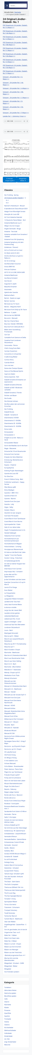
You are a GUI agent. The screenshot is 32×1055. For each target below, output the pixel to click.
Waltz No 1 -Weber (10, 935)
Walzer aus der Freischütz (13, 952)
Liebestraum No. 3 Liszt (12, 619)
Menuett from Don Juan (12, 698)
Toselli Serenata (9, 913)
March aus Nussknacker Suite (14, 658)
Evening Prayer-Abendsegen (13, 471)
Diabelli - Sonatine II (11, 415)
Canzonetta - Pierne (11, 345)
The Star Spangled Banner (13, 896)
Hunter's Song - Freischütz (13, 558)
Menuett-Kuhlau (9, 708)
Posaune (7, 1010)
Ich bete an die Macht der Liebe (14, 552)
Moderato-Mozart (10, 730)
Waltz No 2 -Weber (10, 941)
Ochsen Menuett (10, 763)
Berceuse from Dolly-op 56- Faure (15, 310)
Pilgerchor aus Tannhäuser (13, 772)
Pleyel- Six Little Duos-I (11, 786)
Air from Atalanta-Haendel (13, 217)
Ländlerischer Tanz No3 (12, 602)
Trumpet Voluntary (10, 910)
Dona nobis (8, 429)
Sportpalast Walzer (10, 902)
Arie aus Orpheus (10, 269)
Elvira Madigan (9, 490)
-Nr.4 (7, 203)
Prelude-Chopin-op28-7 (12, 775)
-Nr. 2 (7, 200)
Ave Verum (8, 281)
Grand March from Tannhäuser (14, 519)
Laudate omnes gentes (12, 613)
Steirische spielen (10, 993)
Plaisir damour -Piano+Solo (13, 769)
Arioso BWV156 (9, 267)
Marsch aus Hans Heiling (12, 661)
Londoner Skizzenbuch (12, 627)
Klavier (6, 1007)
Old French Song (10, 755)
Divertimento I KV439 (11, 418)
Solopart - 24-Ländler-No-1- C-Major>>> (16, 98)
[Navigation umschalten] (7, 5)
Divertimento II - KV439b (12, 420)
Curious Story (9, 360)
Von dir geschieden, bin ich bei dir (15, 930)
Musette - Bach (9, 725)
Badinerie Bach (9, 295)
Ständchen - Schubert (11, 868)
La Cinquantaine (9, 593)
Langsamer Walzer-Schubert (13, 599)
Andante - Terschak (10, 231)
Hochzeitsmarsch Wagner (13, 544)
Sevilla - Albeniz (9, 848)
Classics (7, 1025)
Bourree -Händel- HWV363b (13, 324)
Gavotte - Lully (9, 504)
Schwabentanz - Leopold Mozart (15, 834)
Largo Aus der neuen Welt (13, 610)
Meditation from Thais (11, 675)
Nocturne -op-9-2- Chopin (12, 749)
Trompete (7, 1019)
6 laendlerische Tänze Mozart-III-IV (16, 209)
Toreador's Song (10, 899)
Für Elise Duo (8, 476)
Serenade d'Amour (10, 836)
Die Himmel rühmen (11, 401)
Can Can (7, 335)
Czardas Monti (9, 363)
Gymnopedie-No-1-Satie (12, 524)
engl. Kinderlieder (10, 1042)
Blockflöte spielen (10, 996)
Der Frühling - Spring (11, 195)
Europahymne (9, 468)
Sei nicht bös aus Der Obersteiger (15, 828)
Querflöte (7, 1013)
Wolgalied (7, 969)
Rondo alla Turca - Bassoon (13, 795)
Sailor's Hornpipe (10, 817)
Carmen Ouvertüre (10, 351)
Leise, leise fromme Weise (13, 604)
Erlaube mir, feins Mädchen (13, 457)
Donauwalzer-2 (9, 435)
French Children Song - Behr (13, 479)
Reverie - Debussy (10, 789)
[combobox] (18, 6)
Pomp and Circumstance (12, 778)
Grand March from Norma (13, 521)
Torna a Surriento (10, 904)
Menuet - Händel (10, 692)
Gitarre (6, 1002)
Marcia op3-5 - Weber (11, 636)
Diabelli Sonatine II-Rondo (13, 385)
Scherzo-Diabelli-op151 (12, 825)
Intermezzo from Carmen (13, 569)
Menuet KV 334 (9, 733)
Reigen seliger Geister (11, 792)
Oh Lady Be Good (10, 752)
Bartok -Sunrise (9, 301)
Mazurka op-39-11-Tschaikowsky (15, 644)
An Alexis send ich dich (11, 253)
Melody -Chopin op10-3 (12, 673)
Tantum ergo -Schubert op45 (14, 874)
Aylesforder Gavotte (11, 292)
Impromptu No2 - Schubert (13, 572)
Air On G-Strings (9, 261)
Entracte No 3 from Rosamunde (15, 451)
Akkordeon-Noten (10, 990)
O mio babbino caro (11, 761)
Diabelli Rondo (9, 412)
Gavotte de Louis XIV (11, 473)
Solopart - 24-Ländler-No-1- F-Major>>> (16, 113)
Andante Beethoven (11, 275)
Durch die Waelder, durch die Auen (16, 446)
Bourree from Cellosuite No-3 (14, 327)
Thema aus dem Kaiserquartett (14, 890)
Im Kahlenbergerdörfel (12, 561)
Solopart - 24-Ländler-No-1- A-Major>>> (16, 88)
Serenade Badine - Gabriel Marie (15, 839)
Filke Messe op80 (10, 487)
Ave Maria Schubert (11, 278)
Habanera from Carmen (12, 536)
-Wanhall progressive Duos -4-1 (14, 955)
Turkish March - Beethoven (13, 919)
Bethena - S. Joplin (10, 312)
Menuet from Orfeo (11, 716)
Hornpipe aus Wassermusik (13, 549)
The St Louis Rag (9, 893)
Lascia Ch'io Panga (10, 587)
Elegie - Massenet (10, 448)
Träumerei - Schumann (12, 907)
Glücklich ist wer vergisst (12, 513)
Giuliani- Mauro (9, 510)
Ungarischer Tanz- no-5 (12, 932)
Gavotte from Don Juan (12, 501)
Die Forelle (7, 398)
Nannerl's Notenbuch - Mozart (14, 206)
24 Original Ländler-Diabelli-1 (14, 198)
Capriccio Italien (9, 374)
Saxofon (7, 1016)
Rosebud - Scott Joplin (11, 804)
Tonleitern (7, 987)
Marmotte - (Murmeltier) (12, 667)
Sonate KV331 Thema (11, 871)
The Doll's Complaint (11, 884)
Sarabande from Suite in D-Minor (15, 811)
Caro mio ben (8, 365)
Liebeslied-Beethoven (11, 616)
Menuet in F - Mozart (11, 722)
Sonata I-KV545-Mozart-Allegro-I (15, 854)
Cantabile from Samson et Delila (15, 337)
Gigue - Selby (8, 507)
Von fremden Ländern (11, 972)
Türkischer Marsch (10, 916)
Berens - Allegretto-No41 (12, 307)
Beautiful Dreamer (10, 287)
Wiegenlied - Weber (10, 966)
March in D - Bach (10, 664)
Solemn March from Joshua (13, 865)
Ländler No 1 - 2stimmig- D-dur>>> (14, 116)
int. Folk (7, 1039)
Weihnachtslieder (10, 1030)
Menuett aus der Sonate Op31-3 (15, 695)
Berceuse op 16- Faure (11, 304)
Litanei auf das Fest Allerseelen (14, 625)
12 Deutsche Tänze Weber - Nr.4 (15, 220)
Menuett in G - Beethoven (13, 689)
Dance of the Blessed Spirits (13, 371)
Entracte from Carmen (11, 454)
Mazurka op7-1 (9, 647)
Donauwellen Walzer (11, 443)
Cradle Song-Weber (10, 357)
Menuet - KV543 (9, 705)
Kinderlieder (8, 1036)
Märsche (7, 1045)
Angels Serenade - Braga (12, 229)
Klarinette (7, 1005)
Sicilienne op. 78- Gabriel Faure (14, 831)
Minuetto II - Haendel (11, 728)
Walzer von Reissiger (11, 950)
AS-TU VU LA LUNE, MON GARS (14, 272)
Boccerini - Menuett (11, 318)
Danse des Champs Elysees (13, 368)
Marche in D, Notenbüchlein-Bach (15, 655)
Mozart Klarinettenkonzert (13, 783)
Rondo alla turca (9, 798)
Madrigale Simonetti (11, 633)
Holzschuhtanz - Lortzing (12, 547)
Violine (6, 1022)
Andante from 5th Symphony (14, 239)
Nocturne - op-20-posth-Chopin (14, 746)
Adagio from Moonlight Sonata (14, 211)
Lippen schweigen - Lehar (12, 622)
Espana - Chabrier (10, 465)
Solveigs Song (9, 862)
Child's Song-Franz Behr (12, 348)
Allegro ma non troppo (12, 226)
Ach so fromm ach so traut (13, 250)
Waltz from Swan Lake (11, 938)
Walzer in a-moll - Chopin (12, 944)
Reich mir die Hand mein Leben (14, 781)
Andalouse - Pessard (11, 247)
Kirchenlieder (8, 1028)
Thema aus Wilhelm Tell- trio (13, 887)
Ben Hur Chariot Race (11, 321)
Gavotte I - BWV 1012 (11, 493)
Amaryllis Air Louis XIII (11, 214)
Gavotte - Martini (10, 499)
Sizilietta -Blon (9, 851)
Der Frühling (8, 409)
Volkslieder (8, 1033)
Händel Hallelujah (10, 533)
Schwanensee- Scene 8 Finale (14, 842)
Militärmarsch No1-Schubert (13, 719)
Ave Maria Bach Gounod (12, 264)
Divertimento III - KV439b (12, 423)
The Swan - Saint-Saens (12, 882)
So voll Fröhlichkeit (10, 859)
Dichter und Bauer (10, 395)
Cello (6, 999)
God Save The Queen (11, 516)
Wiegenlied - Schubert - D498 (14, 963)
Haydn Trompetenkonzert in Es (14, 530)
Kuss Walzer (8, 590)
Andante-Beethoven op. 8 (12, 223)
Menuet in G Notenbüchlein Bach (15, 686)
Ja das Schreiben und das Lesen (14, 579)
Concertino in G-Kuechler (12, 354)
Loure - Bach (8, 630)
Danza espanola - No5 (11, 377)
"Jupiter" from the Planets (13, 555)
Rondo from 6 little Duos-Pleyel (14, 801)
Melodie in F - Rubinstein (12, 670)
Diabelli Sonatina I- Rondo (13, 393)
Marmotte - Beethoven (12, 652)
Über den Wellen (10, 922)
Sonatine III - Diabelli (11, 856)
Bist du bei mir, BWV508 (12, 315)
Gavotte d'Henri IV (10, 496)
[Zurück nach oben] (29, 1052)
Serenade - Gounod (10, 845)
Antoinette (7, 289)
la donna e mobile (10, 607)
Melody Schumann (10, 678)
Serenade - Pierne (10, 814)
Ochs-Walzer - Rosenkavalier (13, 766)
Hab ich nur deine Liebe (12, 527)
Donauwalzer (8, 432)
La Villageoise (8, 596)
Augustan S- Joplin (10, 284)
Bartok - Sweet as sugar (12, 298)
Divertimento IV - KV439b (12, 426)
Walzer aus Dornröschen (12, 947)
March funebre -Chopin (12, 650)
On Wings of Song (10, 758)
